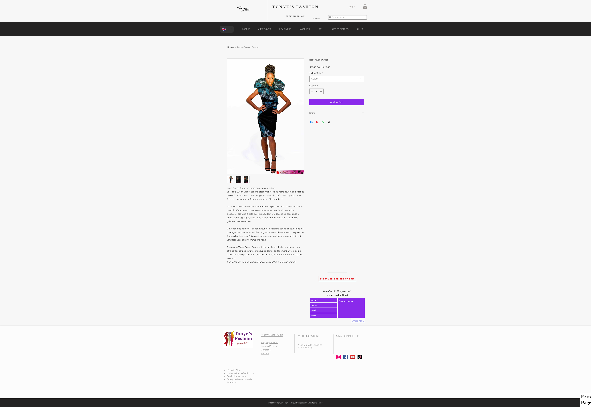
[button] (365, 6)
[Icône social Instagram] (338, 357)
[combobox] (336, 79)
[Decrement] (312, 91)
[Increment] (321, 91)
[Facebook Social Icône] (345, 357)
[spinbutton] (316, 91)
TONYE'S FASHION (295, 7)
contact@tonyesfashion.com (241, 373)
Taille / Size (316, 73)
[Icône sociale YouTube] (352, 357)
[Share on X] (329, 122)
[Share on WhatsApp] (323, 122)
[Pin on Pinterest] (317, 122)
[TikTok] (360, 357)
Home (230, 47)
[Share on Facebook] (311, 122)
